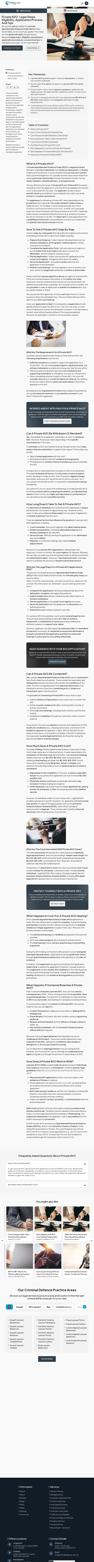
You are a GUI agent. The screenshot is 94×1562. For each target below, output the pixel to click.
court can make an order (75, 306)
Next (91, 1241)
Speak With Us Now (57, 662)
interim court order (63, 1083)
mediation (44, 1131)
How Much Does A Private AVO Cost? (45, 145)
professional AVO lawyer (46, 1051)
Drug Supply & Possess (59, 1505)
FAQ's (22, 1505)
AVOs (73, 208)
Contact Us (24, 1514)
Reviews (23, 1498)
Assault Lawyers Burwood (17, 1333)
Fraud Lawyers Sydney (76, 1324)
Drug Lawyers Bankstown (44, 1346)
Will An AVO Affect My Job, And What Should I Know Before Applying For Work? (76, 1236)
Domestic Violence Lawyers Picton (46, 1333)
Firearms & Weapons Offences (62, 1518)
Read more (32, 48)
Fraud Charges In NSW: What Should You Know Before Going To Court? (18, 1236)
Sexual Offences (57, 1524)
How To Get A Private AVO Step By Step (46, 132)
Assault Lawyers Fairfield (17, 1346)
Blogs (22, 1501)
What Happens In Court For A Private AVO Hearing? (50, 148)
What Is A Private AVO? (39, 129)
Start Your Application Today (57, 421)
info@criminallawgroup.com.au (67, 1553)
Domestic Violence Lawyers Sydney (46, 1340)
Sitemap (23, 1511)
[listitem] (7, 87)
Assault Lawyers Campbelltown (17, 1340)
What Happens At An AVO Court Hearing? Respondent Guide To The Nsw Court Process (46, 1236)
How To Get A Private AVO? (19, 1163)
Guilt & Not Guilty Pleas (59, 1511)
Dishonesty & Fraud (58, 1508)
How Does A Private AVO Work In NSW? (46, 154)
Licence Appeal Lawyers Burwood (76, 1341)
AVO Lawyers (35, 1307)
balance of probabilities (47, 733)
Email (57, 1552)
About (22, 1495)
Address (58, 1543)
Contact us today (12, 48)
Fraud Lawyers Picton (75, 1320)
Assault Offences (57, 1491)
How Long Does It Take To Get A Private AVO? (48, 138)
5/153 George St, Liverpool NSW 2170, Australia (25, 1545)
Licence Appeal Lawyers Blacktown (76, 1335)
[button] (82, 3)
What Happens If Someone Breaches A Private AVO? (51, 151)
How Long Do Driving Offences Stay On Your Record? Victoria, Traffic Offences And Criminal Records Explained (47, 1274)
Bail (48, 1307)
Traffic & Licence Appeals (60, 1514)
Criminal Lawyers (64, 1307)
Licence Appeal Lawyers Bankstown (76, 1329)
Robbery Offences (58, 1521)
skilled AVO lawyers (38, 488)
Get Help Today (57, 904)
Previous (3, 1241)
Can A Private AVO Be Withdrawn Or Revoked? (49, 135)
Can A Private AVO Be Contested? (44, 142)
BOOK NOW (72, 11)
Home (22, 1491)
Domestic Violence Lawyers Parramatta (46, 1321)
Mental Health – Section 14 (60, 1528)
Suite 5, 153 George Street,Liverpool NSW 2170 (65, 1545)
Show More (47, 1359)
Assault (19, 1307)
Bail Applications (57, 1495)
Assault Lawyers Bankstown (17, 1321)
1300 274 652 (25, 11)
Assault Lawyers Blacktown (17, 1327)
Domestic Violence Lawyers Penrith (46, 1327)
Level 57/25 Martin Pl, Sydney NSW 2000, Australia (24, 1553)
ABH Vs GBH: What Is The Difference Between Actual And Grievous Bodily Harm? (19, 1274)
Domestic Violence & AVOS (61, 1498)
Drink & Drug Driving (58, 1501)
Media (22, 1508)
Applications (31, 282)
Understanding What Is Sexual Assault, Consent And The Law (76, 1273)
